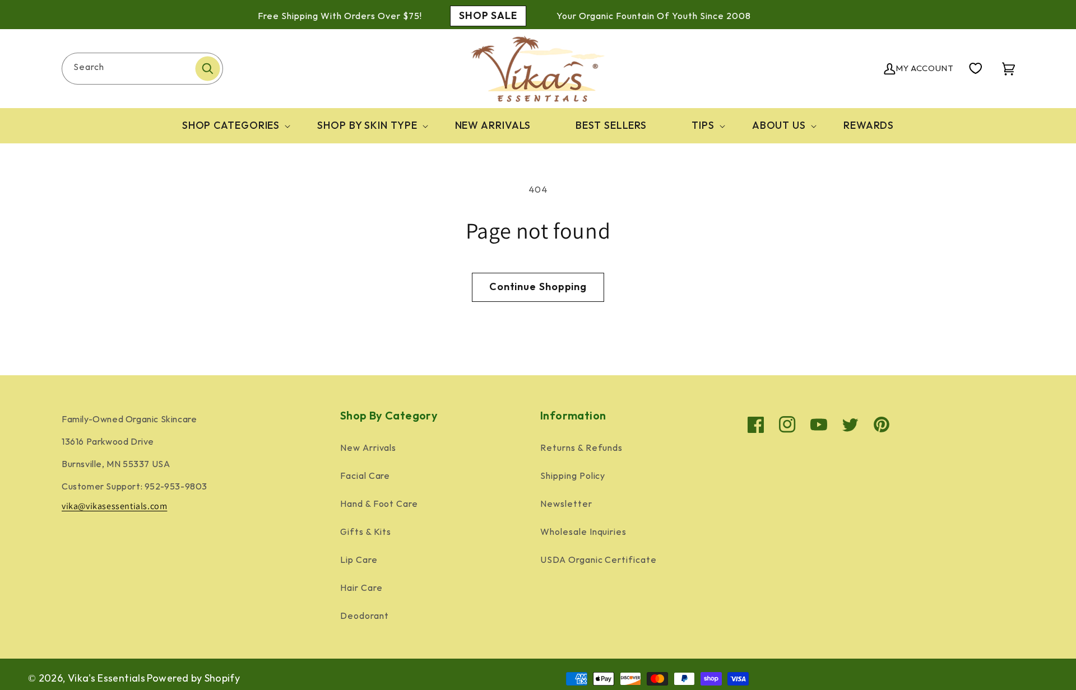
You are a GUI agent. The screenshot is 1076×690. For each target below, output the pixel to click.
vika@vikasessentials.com (114, 506)
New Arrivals (368, 448)
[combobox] (142, 68)
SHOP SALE (488, 16)
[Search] (207, 68)
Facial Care (365, 476)
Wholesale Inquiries (583, 532)
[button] (227, 125)
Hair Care (361, 588)
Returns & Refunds (581, 448)
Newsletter (566, 504)
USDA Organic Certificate (598, 560)
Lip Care (359, 560)
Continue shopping (538, 287)
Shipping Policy (572, 476)
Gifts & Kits (366, 532)
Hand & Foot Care (379, 504)
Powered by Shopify (193, 678)
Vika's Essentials (106, 678)
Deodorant (364, 616)
